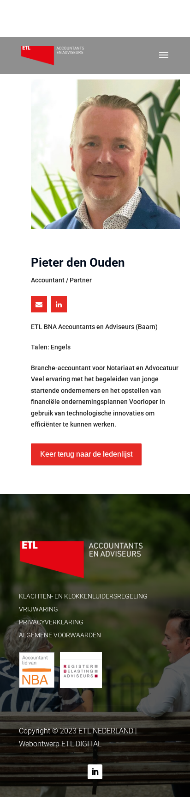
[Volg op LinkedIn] (95, 771)
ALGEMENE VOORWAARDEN (60, 635)
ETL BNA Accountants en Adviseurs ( (94, 326)
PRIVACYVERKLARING (51, 622)
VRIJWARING (38, 609)
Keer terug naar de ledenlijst (86, 454)
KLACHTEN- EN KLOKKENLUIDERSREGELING (83, 596)
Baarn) (148, 326)
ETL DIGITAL (81, 743)
